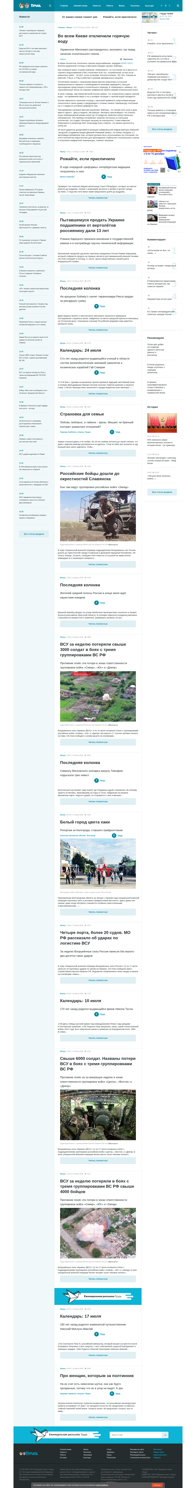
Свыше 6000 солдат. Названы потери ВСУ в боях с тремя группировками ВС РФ (98, 1063)
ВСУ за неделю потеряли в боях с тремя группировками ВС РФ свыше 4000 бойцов (97, 1186)
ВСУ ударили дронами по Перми (32, 454)
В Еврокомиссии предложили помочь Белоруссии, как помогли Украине (161, 284)
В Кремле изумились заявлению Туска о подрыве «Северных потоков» (31, 273)
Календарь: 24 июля (80, 350)
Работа (110, 6)
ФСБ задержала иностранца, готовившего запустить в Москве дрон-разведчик (32, 500)
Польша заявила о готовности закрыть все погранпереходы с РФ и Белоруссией (33, 87)
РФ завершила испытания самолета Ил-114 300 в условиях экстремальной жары (33, 69)
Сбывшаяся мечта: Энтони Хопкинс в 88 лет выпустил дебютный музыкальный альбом (34, 105)
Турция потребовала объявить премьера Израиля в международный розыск (33, 123)
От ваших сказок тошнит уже (79, 17)
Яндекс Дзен (158, 1452)
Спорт (109, 1449)
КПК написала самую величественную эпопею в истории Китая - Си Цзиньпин (161, 442)
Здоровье (110, 1452)
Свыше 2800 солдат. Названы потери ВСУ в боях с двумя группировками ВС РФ (33, 357)
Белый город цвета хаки (85, 822)
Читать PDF (165, 19)
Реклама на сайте (137, 1449)
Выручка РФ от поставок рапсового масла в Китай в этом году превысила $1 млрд (33, 51)
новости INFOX (153, 184)
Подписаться (165, 1435)
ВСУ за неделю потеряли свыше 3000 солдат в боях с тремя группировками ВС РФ (93, 649)
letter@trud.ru (112, 1482)
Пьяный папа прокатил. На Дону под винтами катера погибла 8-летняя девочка (33, 306)
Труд (109, 177)
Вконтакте (157, 1449)
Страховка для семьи (82, 414)
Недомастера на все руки (159, 299)
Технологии (111, 1458)
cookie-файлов (102, 1485)
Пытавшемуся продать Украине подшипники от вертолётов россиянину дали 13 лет (92, 225)
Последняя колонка (80, 288)
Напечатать (128, 59)
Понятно (157, 1485)
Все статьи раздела (34, 534)
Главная (64, 6)
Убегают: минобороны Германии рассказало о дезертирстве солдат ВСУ (33, 33)
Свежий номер (80, 6)
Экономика (87, 1455)
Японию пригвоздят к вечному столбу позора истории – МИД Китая (161, 460)
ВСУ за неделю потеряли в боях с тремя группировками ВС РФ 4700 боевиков (32, 375)
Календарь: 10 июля (80, 1000)
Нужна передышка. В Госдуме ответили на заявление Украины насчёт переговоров (31, 192)
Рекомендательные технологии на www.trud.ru (140, 1456)
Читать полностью (98, 198)
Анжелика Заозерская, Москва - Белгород (77, 835)
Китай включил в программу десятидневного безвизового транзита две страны (30, 423)
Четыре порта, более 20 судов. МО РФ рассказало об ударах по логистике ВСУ (95, 937)
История (63, 1458)
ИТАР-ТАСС (127, 63)
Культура (149, 6)
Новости (97, 6)
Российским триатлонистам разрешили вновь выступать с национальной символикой (31, 159)
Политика (135, 6)
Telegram (157, 1458)
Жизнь (122, 6)
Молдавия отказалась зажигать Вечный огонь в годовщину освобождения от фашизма (31, 141)
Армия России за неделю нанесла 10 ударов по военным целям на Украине (33, 340)
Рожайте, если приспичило (120, 17)
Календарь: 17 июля (80, 1316)
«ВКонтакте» (113, 544)
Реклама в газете (136, 1452)
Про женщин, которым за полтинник (97, 1375)
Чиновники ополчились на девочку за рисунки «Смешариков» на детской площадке (33, 209)
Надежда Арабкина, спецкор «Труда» (75, 432)
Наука (109, 1455)
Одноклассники (160, 1455)
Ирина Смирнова (67, 177)
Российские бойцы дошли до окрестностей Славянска (89, 476)
